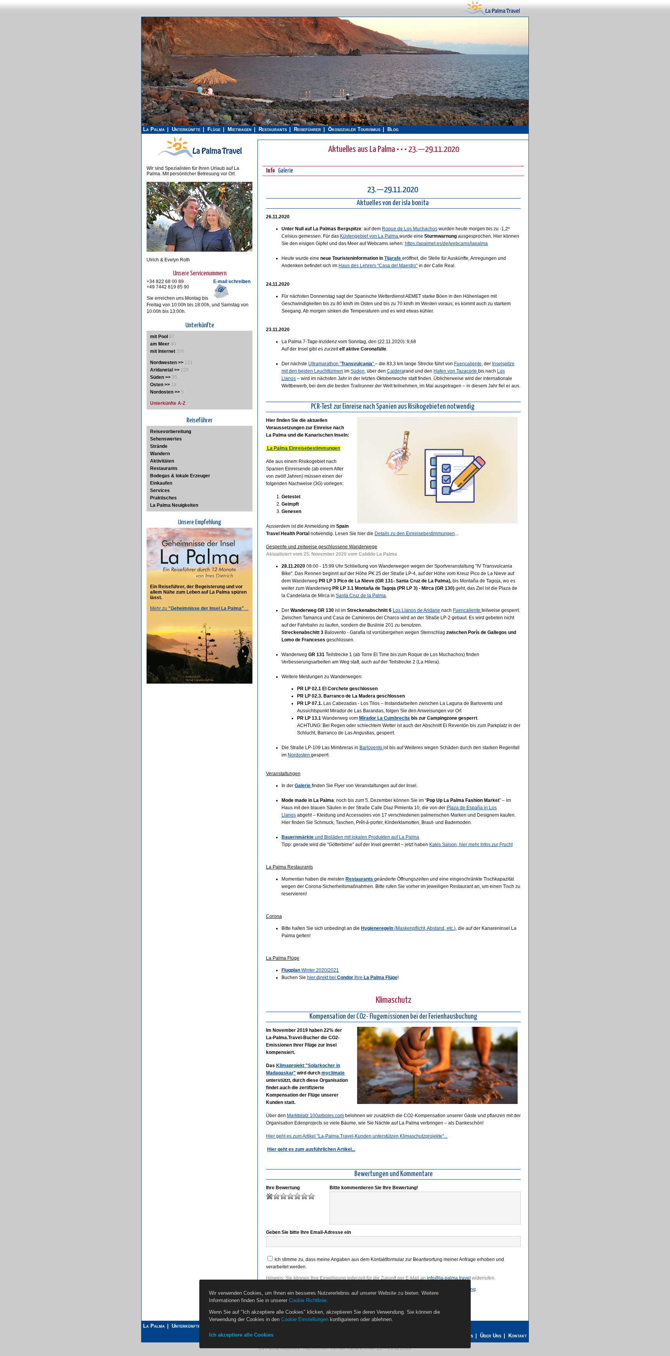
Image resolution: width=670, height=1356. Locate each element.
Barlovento (371, 747)
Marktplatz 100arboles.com (315, 1115)
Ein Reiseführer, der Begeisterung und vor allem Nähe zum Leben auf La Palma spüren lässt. (198, 592)
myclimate (333, 1073)
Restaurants (273, 129)
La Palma (154, 129)
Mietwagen (240, 129)
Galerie (285, 171)
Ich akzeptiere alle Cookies (241, 1335)
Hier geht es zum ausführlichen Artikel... (311, 1149)
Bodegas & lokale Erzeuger (180, 475)
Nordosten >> (165, 392)
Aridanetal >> (165, 370)
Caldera (395, 371)
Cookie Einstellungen (304, 1319)
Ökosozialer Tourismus (354, 129)
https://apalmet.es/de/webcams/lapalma (446, 243)
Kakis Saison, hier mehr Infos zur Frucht (471, 844)
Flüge (214, 129)
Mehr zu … (199, 608)
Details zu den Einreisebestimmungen (415, 533)
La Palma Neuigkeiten (174, 505)
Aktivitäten (162, 461)
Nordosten (299, 755)
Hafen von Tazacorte (455, 371)
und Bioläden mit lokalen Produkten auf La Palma (350, 837)
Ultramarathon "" (341, 363)
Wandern (160, 453)
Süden (357, 371)
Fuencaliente (468, 363)
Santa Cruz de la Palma (361, 595)
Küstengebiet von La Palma (369, 236)
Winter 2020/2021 (310, 970)
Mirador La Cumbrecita (384, 718)
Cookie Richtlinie (307, 1300)
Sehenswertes (166, 439)
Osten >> (160, 384)
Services (160, 490)
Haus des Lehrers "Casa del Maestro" (378, 265)
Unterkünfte (186, 129)
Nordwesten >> (166, 362)
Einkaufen (161, 483)
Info (270, 171)
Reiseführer (307, 129)
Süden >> (160, 377)
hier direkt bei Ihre (352, 977)
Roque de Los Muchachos (409, 228)
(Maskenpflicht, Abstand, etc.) (408, 928)
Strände (159, 446)
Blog (393, 129)
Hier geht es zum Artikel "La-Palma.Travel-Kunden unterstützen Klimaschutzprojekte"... (356, 1136)
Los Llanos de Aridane (416, 610)
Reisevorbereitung (170, 431)
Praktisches (163, 498)
